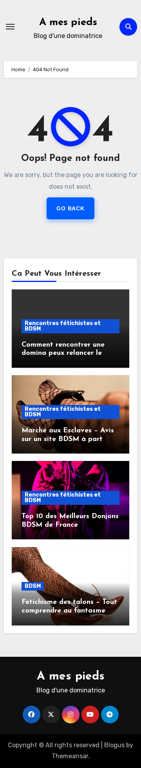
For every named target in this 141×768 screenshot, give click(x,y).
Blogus (114, 745)
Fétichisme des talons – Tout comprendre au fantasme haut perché (69, 611)
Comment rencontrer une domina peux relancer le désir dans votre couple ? (64, 353)
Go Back (70, 208)
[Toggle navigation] (10, 26)
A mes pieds (68, 22)
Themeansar (70, 756)
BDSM (33, 586)
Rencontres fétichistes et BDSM (63, 326)
